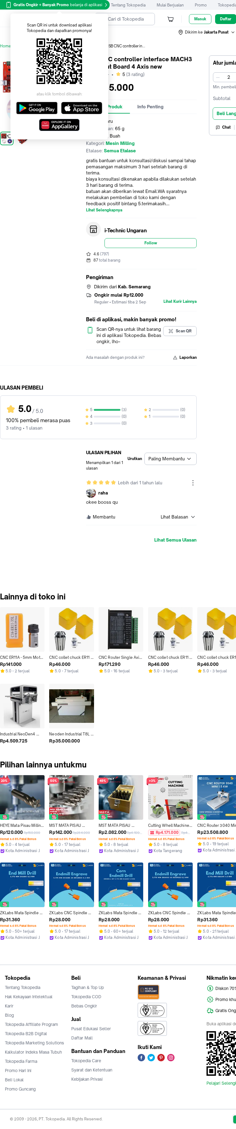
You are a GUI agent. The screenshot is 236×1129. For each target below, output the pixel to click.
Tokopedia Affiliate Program (31, 1024)
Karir (9, 1005)
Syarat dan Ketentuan (91, 1069)
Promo (201, 5)
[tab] (150, 107)
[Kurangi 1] (218, 77)
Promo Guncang (20, 1089)
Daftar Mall (82, 1037)
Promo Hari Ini (18, 1070)
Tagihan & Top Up (87, 987)
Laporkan (188, 357)
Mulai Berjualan (170, 5)
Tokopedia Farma (21, 1061)
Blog (9, 1015)
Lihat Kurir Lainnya (180, 301)
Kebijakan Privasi (87, 1079)
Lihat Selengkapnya (104, 210)
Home (5, 46)
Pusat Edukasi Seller (91, 1028)
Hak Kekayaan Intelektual (29, 996)
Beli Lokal (14, 1079)
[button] (207, 32)
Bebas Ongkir (84, 1005)
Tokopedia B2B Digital (26, 1033)
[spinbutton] (229, 77)
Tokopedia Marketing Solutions (34, 1042)
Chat (226, 127)
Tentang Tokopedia (128, 5)
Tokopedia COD (86, 996)
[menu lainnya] (193, 482)
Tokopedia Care (86, 1060)
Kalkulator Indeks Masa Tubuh (33, 1052)
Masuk (200, 19)
